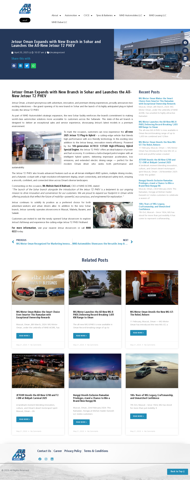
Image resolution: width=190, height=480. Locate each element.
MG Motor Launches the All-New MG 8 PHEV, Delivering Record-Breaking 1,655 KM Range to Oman (158, 124)
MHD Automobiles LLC (130, 15)
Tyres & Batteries (104, 15)
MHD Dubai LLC (59, 22)
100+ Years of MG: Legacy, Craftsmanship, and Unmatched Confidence (154, 207)
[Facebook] (185, 42)
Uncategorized (57, 52)
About (55, 15)
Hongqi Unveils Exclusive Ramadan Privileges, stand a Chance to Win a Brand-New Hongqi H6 (156, 183)
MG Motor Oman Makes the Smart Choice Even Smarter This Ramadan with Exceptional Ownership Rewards (157, 101)
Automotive (71, 15)
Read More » (24, 336)
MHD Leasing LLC (157, 15)
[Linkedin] (185, 58)
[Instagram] (185, 50)
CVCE (86, 15)
